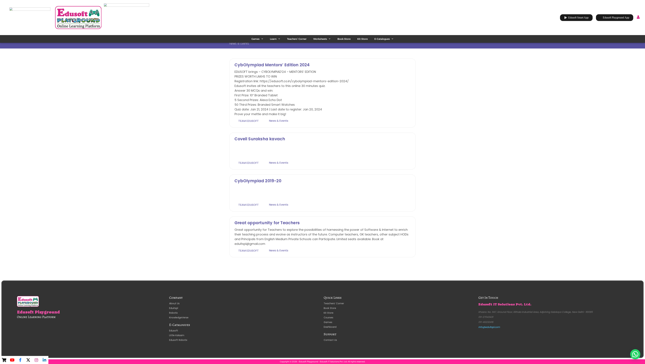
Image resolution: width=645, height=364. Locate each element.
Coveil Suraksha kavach (259, 139)
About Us (174, 303)
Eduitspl (173, 308)
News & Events (278, 121)
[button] (635, 354)
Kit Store (362, 38)
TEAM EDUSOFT (248, 121)
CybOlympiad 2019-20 (257, 181)
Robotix (173, 312)
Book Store (344, 38)
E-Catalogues (382, 38)
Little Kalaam (176, 335)
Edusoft (173, 330)
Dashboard (330, 327)
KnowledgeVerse (178, 317)
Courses (328, 317)
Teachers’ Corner (297, 38)
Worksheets (320, 38)
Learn (273, 38)
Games (255, 38)
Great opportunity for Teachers (267, 223)
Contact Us (330, 340)
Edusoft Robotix (178, 340)
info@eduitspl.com (489, 327)
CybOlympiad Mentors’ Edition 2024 (272, 65)
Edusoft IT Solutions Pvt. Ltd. (504, 304)
